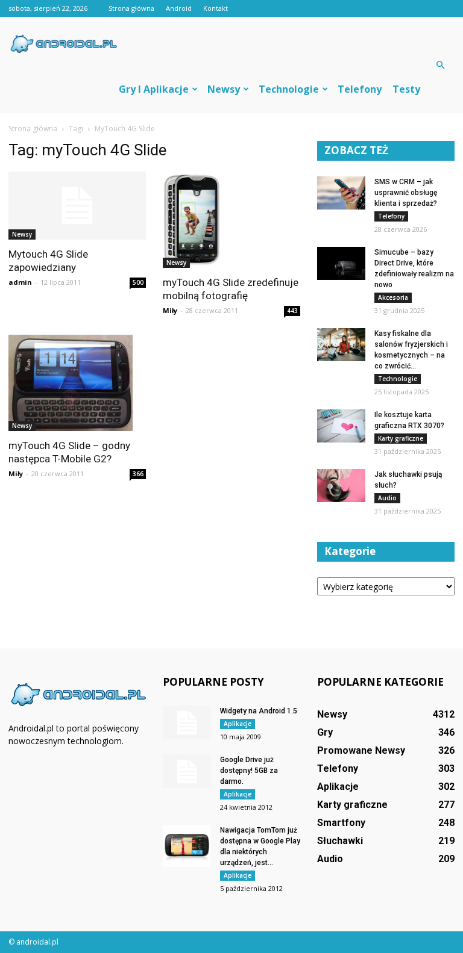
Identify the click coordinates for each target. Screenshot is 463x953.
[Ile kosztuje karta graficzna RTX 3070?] (341, 425)
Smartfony (341, 822)
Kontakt (215, 8)
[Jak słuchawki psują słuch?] (341, 485)
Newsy (223, 89)
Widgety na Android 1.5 (258, 711)
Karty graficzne (400, 438)
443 (292, 310)
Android (179, 8)
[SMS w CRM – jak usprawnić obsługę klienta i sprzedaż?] (341, 193)
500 (138, 282)
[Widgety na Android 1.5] (187, 722)
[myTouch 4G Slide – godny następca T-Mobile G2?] (77, 383)
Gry (325, 732)
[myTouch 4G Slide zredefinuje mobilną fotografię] (231, 220)
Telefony (360, 89)
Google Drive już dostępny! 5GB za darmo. (249, 771)
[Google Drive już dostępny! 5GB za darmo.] (187, 771)
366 (138, 474)
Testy (406, 89)
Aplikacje (237, 723)
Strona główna (131, 8)
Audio (387, 498)
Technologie (289, 89)
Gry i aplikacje (154, 89)
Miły (170, 310)
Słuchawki (340, 840)
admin (20, 282)
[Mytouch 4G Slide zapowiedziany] (77, 206)
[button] (440, 65)
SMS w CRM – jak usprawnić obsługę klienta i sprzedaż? (405, 193)
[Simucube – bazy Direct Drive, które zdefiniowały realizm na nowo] (341, 263)
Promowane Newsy (361, 750)
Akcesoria (393, 297)
